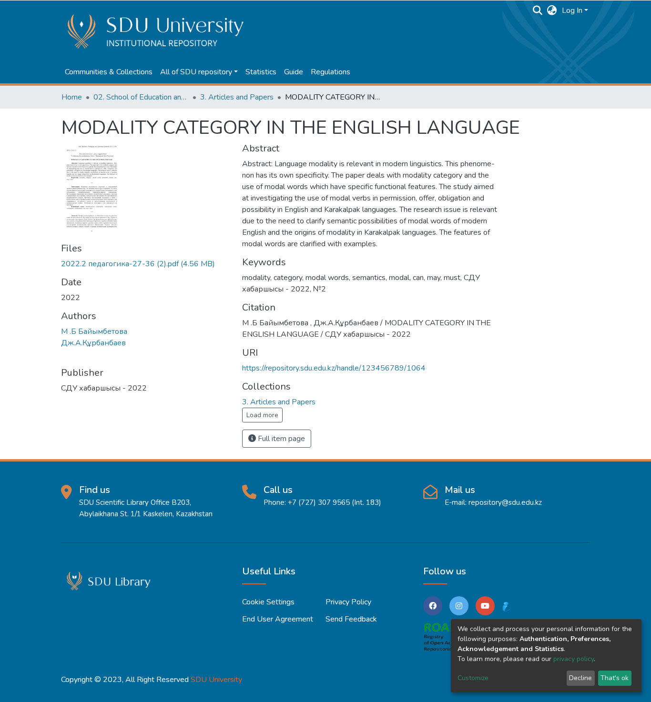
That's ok (614, 677)
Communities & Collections (109, 72)
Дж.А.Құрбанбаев (93, 343)
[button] (552, 10)
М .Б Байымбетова (94, 331)
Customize (473, 677)
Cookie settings (268, 602)
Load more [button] (262, 415)
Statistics (260, 72)
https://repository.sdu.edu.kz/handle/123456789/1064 (334, 368)
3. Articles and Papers (237, 97)
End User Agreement (277, 619)
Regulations (330, 72)
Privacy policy (348, 602)
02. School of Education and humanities (141, 97)
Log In (572, 10)
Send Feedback (351, 619)
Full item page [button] (280, 438)
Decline (580, 677)
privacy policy (573, 658)
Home (71, 97)
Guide (293, 72)
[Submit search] (537, 10)
